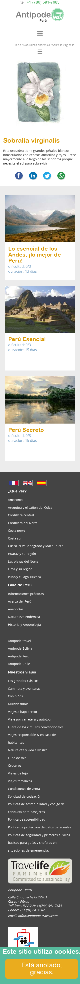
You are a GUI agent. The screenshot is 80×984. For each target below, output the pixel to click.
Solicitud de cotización (24, 796)
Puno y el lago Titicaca (24, 577)
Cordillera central (21, 515)
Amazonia (15, 500)
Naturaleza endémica (24, 617)
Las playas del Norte (23, 561)
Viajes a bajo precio (22, 712)
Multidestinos (18, 704)
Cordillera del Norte (23, 523)
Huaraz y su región (22, 554)
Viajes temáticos (20, 781)
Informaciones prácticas (26, 594)
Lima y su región (20, 569)
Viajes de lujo (18, 773)
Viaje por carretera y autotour (30, 719)
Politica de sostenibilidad (26, 819)
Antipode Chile (19, 664)
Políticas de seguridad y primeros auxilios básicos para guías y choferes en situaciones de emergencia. (39, 842)
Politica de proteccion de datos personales (39, 827)
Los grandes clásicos (23, 681)
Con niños (15, 696)
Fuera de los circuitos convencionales (36, 727)
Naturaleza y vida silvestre (27, 750)
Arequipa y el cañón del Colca (30, 507)
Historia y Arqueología (24, 624)
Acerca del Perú (19, 601)
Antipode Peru (18, 656)
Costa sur (15, 538)
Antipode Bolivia (20, 648)
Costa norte (16, 530)
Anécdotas (16, 609)
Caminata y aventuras (24, 688)
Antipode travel (19, 641)
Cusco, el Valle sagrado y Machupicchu (37, 546)
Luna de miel (17, 758)
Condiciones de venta (24, 788)
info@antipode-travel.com (37, 916)
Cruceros (14, 765)
